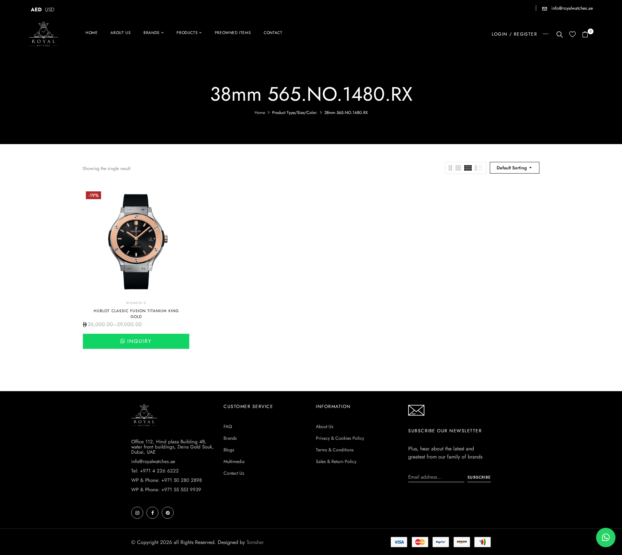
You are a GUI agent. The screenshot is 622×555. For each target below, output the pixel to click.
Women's (136, 302)
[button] (587, 35)
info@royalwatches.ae (571, 8)
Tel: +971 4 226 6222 (155, 470)
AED (36, 9)
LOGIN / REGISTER (514, 34)
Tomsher (255, 542)
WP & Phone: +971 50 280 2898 (166, 480)
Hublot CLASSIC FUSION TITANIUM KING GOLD (136, 314)
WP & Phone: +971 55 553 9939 (166, 489)
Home (260, 112)
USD (49, 9)
